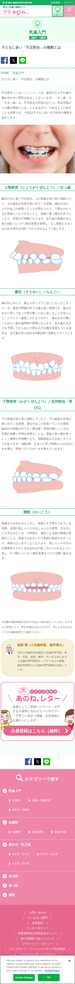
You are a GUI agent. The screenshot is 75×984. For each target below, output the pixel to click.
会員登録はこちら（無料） (36, 730)
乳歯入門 (58, 15)
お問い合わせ (37, 912)
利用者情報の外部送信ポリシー (37, 933)
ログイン (68, 2)
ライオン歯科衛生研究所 (17, 2)
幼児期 (13, 876)
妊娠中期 (60, 831)
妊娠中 (16, 800)
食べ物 (13, 885)
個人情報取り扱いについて (37, 938)
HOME (5, 73)
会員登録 (55, 2)
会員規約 (37, 922)
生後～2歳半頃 (41, 800)
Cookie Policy (52, 970)
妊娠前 (16, 831)
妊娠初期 (37, 831)
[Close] (69, 961)
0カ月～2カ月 (20, 854)
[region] (37, 969)
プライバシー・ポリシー (37, 943)
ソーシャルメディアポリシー (37, 954)
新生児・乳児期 (20, 844)
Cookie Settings (24, 977)
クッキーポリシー (37, 928)
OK (48, 977)
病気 (12, 895)
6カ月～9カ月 (20, 863)
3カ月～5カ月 (49, 854)
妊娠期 (13, 822)
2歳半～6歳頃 (20, 809)
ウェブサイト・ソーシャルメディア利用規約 (37, 948)
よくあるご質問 (37, 917)
